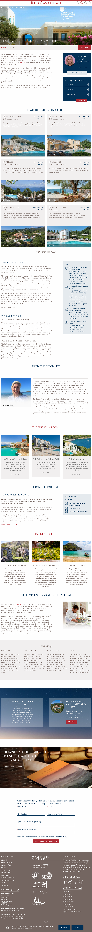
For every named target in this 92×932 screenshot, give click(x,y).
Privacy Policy (5, 873)
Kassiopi (23, 62)
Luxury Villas (67, 891)
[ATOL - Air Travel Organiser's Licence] (35, 875)
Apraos (9, 162)
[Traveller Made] (40, 892)
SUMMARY (4, 48)
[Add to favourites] (4, 116)
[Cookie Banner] (46, 927)
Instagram (75, 882)
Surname (51, 806)
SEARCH (82, 100)
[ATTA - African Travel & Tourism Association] (47, 875)
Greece (16, 7)
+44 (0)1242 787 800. (73, 717)
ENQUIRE (84, 47)
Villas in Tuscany (68, 904)
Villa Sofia (18, 604)
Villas (12, 48)
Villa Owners (5, 885)
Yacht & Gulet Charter (70, 909)
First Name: (22, 806)
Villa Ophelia (12, 207)
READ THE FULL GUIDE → (10, 524)
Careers (3, 867)
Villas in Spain (67, 899)
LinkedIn (70, 882)
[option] (46, 25)
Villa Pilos (57, 162)
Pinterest (81, 882)
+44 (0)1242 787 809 (76, 73)
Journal (3, 883)
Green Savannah (6, 862)
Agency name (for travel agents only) (29, 822)
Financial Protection (7, 878)
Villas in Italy (67, 894)
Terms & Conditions (7, 880)
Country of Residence (55, 814)
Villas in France (68, 897)
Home (3, 7)
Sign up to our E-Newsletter (72, 912)
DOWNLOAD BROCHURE (13, 767)
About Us (4, 860)
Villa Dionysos (13, 117)
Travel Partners (6, 870)
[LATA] (38, 901)
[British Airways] (41, 866)
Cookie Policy (5, 875)
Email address (22, 814)
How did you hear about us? (27, 829)
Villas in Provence (68, 902)
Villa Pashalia (59, 207)
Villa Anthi (57, 117)
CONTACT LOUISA (82, 68)
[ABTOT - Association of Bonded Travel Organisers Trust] (39, 884)
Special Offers (6, 865)
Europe (9, 7)
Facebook (64, 882)
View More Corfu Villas (46, 252)
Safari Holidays (68, 907)
